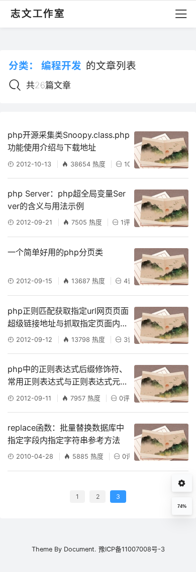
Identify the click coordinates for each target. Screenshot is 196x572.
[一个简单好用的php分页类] (161, 266)
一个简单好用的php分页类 (55, 252)
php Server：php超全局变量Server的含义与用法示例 (67, 199)
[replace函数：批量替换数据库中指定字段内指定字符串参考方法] (161, 442)
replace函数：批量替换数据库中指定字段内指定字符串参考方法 (66, 434)
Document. (80, 549)
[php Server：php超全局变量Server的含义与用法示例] (161, 208)
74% (181, 506)
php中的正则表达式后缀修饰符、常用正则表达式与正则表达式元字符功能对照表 (68, 376)
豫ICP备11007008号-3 (132, 549)
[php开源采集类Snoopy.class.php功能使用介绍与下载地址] (161, 149)
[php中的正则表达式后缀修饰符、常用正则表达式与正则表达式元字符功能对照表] (161, 383)
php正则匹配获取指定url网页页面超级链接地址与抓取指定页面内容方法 (68, 318)
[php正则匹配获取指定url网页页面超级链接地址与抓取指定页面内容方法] (161, 325)
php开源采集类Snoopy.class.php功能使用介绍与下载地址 (69, 141)
